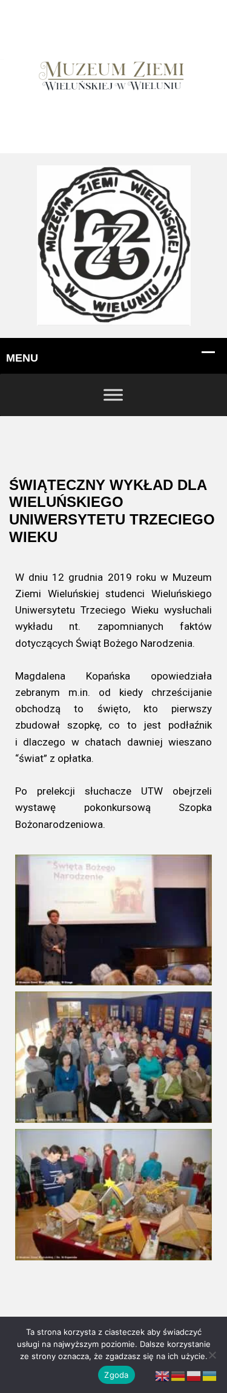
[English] (163, 1375)
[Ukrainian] (210, 1375)
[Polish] (194, 1375)
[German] (178, 1375)
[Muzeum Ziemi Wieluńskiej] (114, 245)
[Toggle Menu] (113, 394)
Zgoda (116, 1375)
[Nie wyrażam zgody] (212, 1355)
